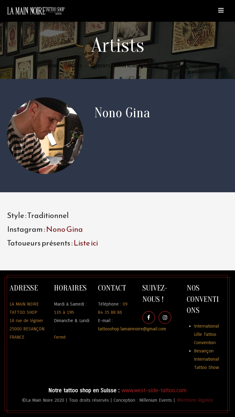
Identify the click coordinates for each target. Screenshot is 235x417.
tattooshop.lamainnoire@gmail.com (132, 329)
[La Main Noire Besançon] (37, 11)
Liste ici (85, 243)
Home (53, 66)
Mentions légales (195, 400)
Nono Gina (64, 229)
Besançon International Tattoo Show (206, 359)
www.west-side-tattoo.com (154, 390)
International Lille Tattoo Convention (206, 334)
